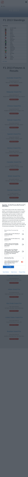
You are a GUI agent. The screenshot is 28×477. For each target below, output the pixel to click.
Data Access (14, 272)
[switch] (22, 234)
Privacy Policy (22, 272)
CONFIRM (8, 266)
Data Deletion (6, 272)
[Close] (25, 205)
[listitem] (14, 231)
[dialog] (14, 238)
